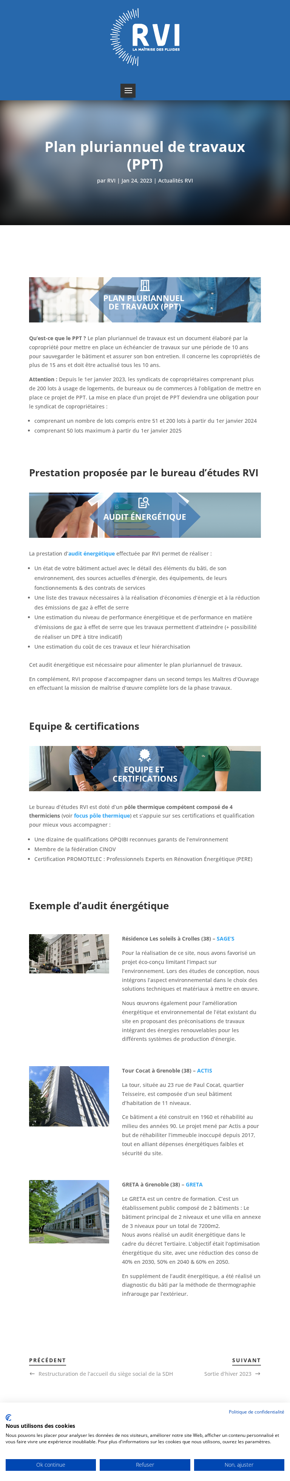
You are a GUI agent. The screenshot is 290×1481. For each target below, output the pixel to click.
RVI (111, 180)
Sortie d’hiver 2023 (227, 1373)
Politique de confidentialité (256, 1412)
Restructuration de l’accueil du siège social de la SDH (106, 1373)
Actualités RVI (175, 180)
